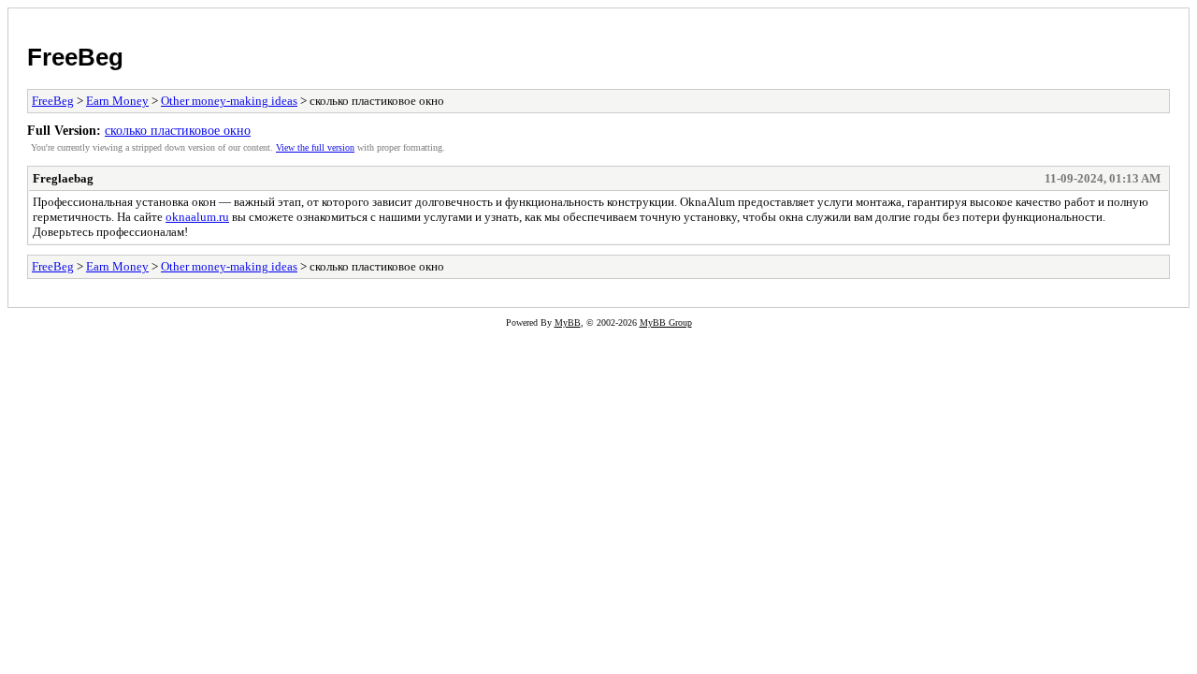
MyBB (568, 322)
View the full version (315, 147)
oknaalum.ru (197, 217)
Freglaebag (63, 178)
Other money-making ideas (229, 101)
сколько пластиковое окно (178, 130)
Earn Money (117, 101)
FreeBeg (75, 57)
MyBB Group (666, 322)
